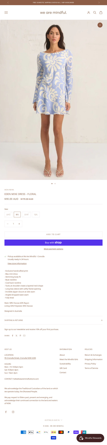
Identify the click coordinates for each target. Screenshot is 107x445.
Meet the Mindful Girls (69, 359)
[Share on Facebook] (12, 335)
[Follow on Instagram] (13, 412)
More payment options (53, 249)
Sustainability (65, 363)
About (62, 355)
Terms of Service (91, 368)
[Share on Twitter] (16, 335)
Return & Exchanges (93, 355)
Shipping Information (94, 359)
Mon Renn (9, 190)
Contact (63, 372)
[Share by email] (24, 335)
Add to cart (53, 234)
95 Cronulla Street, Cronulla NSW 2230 (20, 358)
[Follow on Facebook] (5, 412)
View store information (17, 263)
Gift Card (63, 368)
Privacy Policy (90, 363)
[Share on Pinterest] (20, 335)
